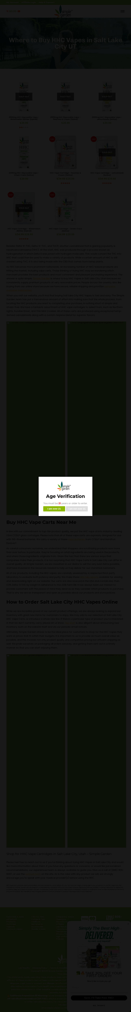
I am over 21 (54, 508)
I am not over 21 (77, 508)
